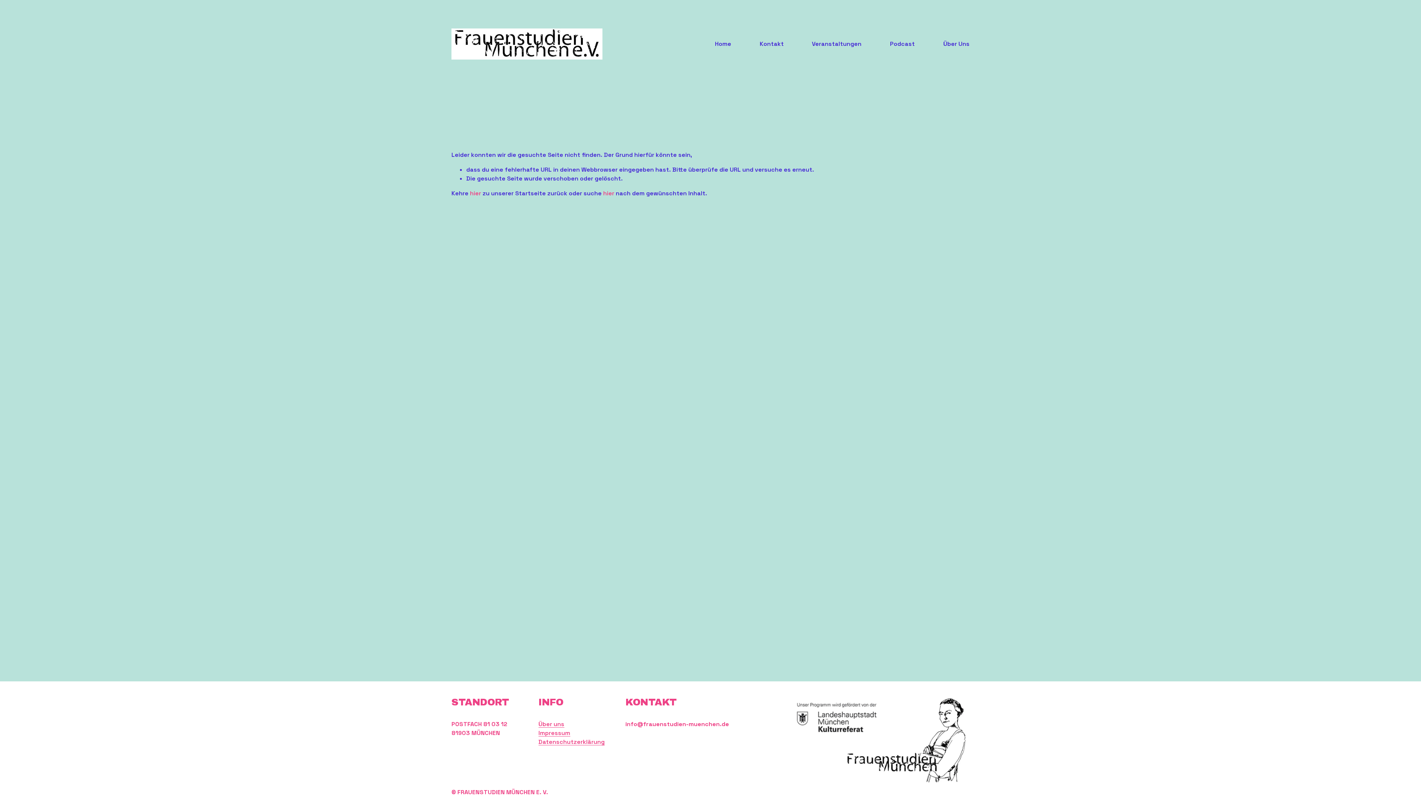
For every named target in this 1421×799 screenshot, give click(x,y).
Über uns (551, 724)
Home (723, 44)
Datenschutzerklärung (571, 742)
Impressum (554, 733)
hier (475, 193)
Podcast (902, 44)
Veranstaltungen (836, 44)
